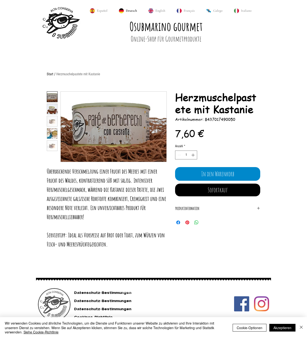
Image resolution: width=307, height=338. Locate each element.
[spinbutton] (186, 155)
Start (50, 74)
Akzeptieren (282, 327)
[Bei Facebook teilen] (178, 222)
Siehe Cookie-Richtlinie (41, 332)
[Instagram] (261, 303)
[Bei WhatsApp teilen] (196, 222)
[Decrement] (179, 155)
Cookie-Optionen (249, 327)
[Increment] (193, 155)
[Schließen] (301, 327)
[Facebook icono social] (241, 303)
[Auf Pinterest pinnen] (187, 222)
